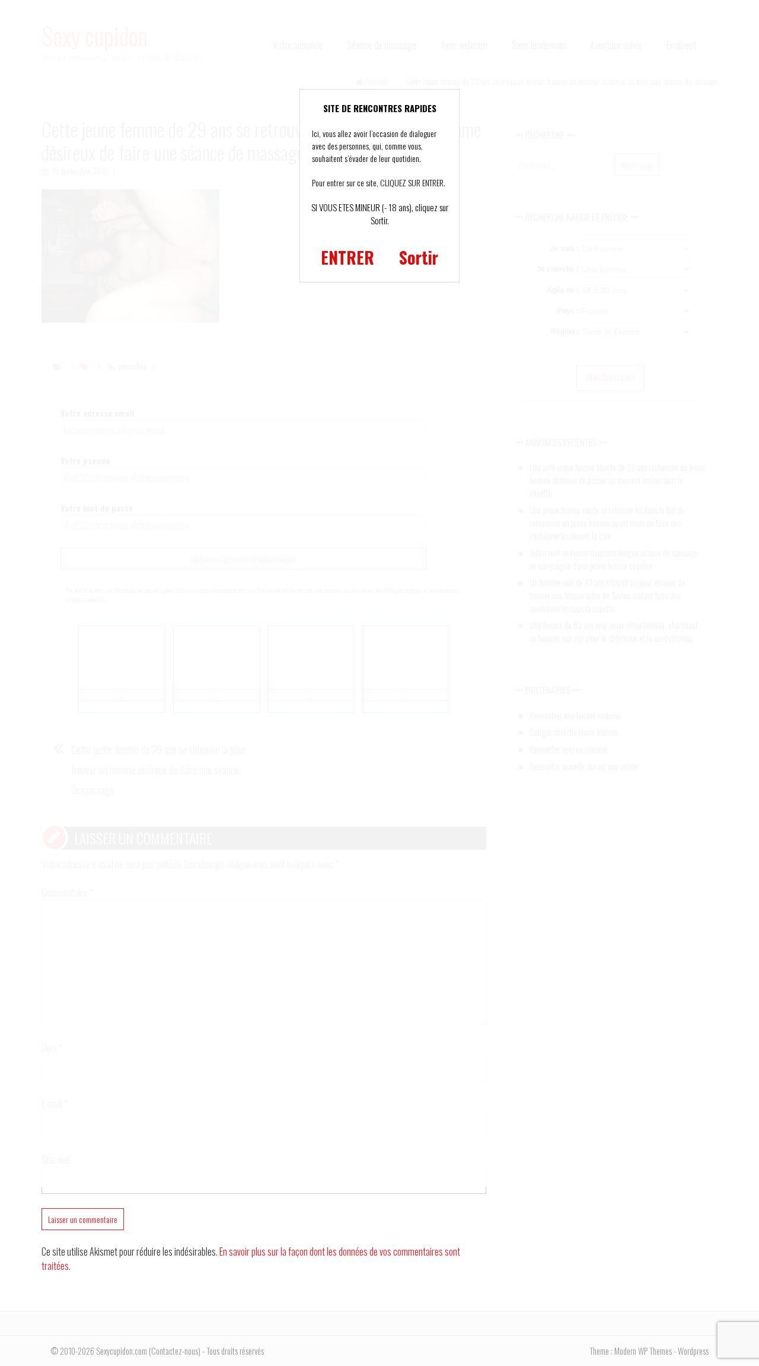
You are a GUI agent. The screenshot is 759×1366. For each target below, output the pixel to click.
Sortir (418, 257)
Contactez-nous (174, 1351)
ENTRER (347, 257)
